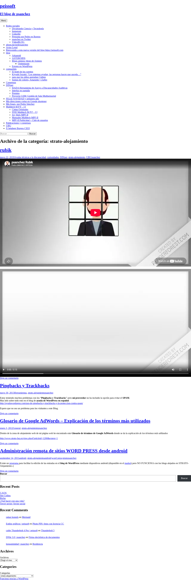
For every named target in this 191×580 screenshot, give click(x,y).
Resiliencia (38, 544)
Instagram (16, 31)
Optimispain (23, 63)
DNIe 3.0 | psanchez (15, 537)
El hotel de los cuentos (22, 71)
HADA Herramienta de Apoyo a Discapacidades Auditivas (39, 88)
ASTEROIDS (18, 58)
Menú (3, 20)
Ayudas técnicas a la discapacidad (30, 157)
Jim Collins (5, 495)
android (22, 458)
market (128, 463)
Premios (16, 93)
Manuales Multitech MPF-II (25, 117)
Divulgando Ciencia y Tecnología (28, 28)
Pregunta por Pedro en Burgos (26, 36)
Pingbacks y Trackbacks (24, 385)
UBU (8, 125)
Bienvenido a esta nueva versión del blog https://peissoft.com (34, 50)
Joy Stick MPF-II (20, 115)
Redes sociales (13, 26)
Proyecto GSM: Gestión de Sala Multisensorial (34, 96)
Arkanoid (16, 55)
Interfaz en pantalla (21, 90)
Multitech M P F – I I (16, 106)
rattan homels (12, 517)
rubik (5, 150)
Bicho (3, 498)
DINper (9, 85)
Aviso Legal (11, 47)
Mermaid (26, 517)
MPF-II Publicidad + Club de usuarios (30, 120)
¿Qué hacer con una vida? (12, 501)
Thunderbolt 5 (47, 530)
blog (8, 53)
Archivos (4, 557)
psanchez (95, 157)
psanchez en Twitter (21, 39)
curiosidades (53, 157)
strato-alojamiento (76, 157)
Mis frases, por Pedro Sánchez (20, 104)
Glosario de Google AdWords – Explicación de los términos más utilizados (75, 420)
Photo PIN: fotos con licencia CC (48, 523)
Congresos (11, 82)
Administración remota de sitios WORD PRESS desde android (63, 450)
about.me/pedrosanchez (17, 44)
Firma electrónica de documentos (44, 537)
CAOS (3, 493)
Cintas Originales (20, 109)
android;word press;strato (56, 458)
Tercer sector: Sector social (12, 503)
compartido (11, 69)
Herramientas (20, 393)
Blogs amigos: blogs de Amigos (27, 61)
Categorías (5, 573)
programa (14, 463)
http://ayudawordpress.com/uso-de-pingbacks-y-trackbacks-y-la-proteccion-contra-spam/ (41, 403)
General (16, 428)
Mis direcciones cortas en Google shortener (26, 101)
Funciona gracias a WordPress (14, 578)
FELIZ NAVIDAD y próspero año (22, 98)
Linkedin (16, 34)
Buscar (3, 473)
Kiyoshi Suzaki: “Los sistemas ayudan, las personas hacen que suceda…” (46, 74)
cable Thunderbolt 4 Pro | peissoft (22, 530)
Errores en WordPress (22, 66)
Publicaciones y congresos (18, 123)
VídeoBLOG (18, 42)
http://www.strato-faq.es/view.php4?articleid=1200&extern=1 (29, 438)
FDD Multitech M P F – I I (24, 112)
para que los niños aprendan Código (29, 77)
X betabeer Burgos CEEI (18, 128)
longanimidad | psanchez (17, 544)
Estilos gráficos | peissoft (17, 523)
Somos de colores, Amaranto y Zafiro (29, 80)
